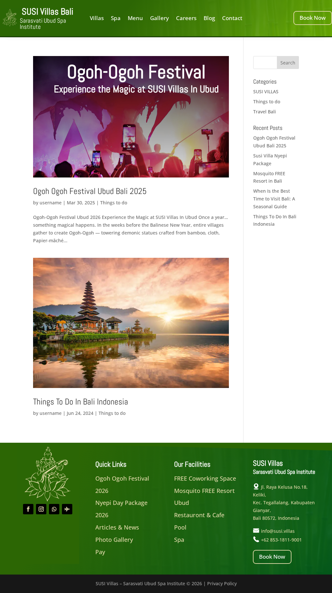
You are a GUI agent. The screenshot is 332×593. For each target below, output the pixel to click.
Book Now (313, 17)
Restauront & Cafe (199, 515)
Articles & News (117, 527)
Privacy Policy (222, 583)
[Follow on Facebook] (28, 509)
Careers (186, 19)
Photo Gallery (114, 539)
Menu (135, 19)
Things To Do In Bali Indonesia (80, 401)
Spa (116, 19)
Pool (180, 527)
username (51, 203)
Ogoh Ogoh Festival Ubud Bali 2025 (90, 191)
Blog (209, 19)
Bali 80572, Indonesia (276, 518)
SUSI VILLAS (266, 91)
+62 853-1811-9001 (281, 540)
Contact (232, 19)
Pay (100, 552)
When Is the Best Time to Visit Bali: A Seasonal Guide (274, 199)
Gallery (159, 19)
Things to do (113, 203)
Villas (97, 19)
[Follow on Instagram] (41, 509)
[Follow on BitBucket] (67, 509)
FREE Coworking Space (205, 478)
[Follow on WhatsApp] (54, 509)
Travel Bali (264, 111)
